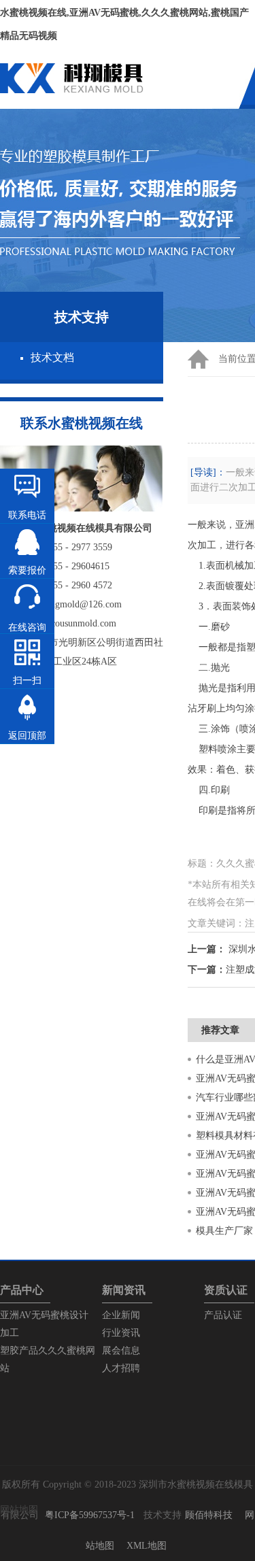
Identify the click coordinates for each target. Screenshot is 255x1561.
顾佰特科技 (209, 1515)
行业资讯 (121, 1333)
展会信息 (121, 1350)
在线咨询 (27, 627)
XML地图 (146, 1546)
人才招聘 (121, 1368)
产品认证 (223, 1315)
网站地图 (19, 1510)
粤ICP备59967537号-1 (90, 1515)
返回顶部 (27, 736)
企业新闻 (121, 1315)
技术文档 (52, 357)
